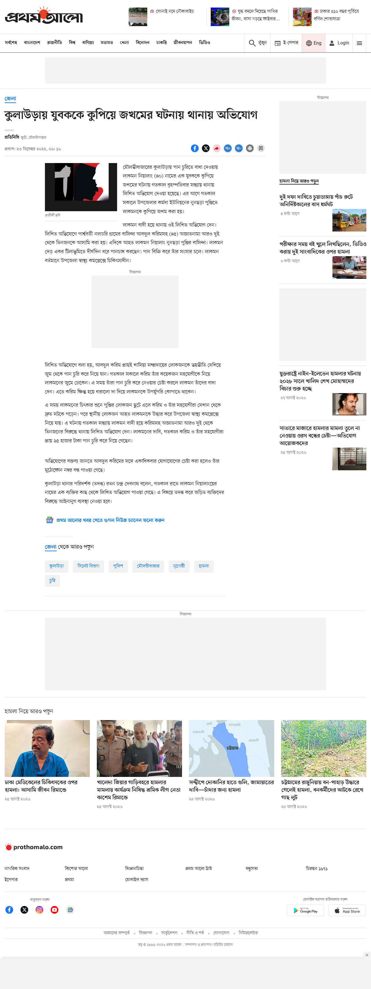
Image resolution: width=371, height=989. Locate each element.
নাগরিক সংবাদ (17, 869)
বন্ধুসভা (252, 869)
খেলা (124, 43)
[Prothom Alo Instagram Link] (42, 910)
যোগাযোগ (221, 933)
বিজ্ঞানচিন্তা (134, 869)
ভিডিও (204, 43)
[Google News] (70, 911)
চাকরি (162, 43)
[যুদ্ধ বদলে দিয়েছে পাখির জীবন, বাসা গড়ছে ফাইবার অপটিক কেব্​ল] (220, 17)
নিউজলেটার (248, 933)
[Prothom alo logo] (34, 849)
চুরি (52, 581)
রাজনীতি (54, 43)
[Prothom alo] (44, 16)
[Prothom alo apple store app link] (347, 911)
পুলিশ (118, 566)
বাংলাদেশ (32, 43)
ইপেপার (11, 880)
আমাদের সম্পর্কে (117, 933)
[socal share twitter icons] (206, 151)
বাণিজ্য (88, 43)
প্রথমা (69, 880)
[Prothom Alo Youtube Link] (57, 910)
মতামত (107, 43)
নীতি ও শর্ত (195, 933)
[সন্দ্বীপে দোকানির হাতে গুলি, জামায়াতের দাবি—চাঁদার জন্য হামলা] (231, 748)
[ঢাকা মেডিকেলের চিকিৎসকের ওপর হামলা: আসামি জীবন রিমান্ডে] (47, 748)
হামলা (204, 566)
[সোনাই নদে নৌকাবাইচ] (138, 17)
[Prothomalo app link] (305, 911)
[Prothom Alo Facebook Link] (12, 910)
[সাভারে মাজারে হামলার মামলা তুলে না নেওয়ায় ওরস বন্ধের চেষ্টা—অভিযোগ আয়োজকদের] (349, 459)
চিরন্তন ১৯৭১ (317, 869)
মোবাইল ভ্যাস (136, 880)
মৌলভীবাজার (148, 566)
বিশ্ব (72, 43)
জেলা (10, 99)
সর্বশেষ (11, 43)
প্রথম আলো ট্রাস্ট (199, 869)
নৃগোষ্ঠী (179, 566)
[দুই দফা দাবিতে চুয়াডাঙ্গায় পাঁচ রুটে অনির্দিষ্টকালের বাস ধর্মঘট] (349, 220)
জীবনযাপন (183, 43)
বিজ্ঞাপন (145, 933)
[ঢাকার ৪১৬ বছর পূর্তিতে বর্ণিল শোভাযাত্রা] (302, 17)
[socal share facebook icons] (195, 151)
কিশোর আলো (76, 869)
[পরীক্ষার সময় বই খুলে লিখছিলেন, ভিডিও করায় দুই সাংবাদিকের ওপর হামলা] (349, 267)
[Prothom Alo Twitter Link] (27, 910)
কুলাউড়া (57, 566)
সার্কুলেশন (169, 933)
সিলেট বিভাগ (88, 566)
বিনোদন (143, 43)
